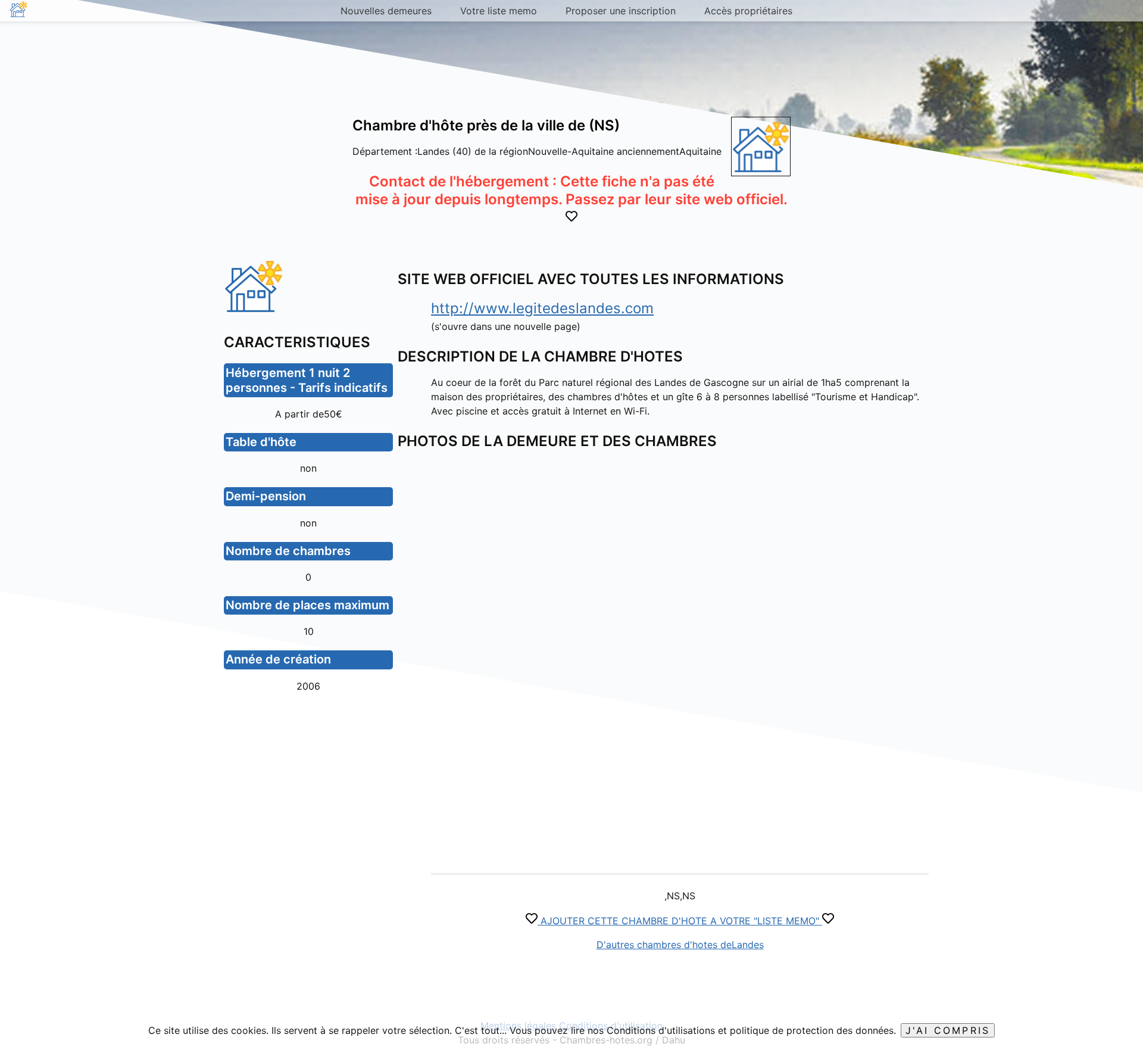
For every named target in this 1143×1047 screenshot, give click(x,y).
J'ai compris (947, 1030)
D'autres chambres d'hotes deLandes (680, 945)
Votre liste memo (498, 11)
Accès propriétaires (748, 11)
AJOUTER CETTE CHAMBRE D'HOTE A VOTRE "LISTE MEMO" (680, 921)
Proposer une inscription (621, 11)
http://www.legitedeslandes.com (542, 308)
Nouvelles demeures (386, 11)
